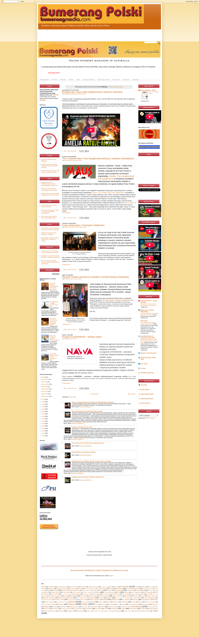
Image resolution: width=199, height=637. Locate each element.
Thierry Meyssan (66, 608)
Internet (72, 94)
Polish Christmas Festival (48, 604)
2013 (43, 428)
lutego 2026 (44, 394)
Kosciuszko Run (117, 596)
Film (101, 590)
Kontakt (97, 570)
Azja (137, 587)
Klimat (66, 596)
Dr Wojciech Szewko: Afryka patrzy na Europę (49, 206)
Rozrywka (64, 606)
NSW (143, 599)
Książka (91, 598)
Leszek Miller (126, 597)
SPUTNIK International (147, 373)
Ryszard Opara (74, 606)
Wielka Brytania (82, 94)
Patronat (101, 602)
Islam (133, 592)
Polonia (54, 79)
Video (80, 278)
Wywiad (80, 611)
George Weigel (152, 590)
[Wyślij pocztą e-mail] (80, 151)
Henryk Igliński (76, 592)
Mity (124, 599)
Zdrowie (117, 611)
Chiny (80, 588)
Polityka (61, 604)
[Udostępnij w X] (84, 151)
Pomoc (97, 604)
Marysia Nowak (72, 599)
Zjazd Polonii (128, 611)
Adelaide (83, 587)
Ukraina (114, 608)
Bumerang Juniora (103, 79)
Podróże (124, 602)
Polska (71, 79)
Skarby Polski (94, 606)
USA (105, 608)
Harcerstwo (66, 592)
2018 (43, 416)
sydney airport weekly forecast (149, 180)
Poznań (111, 604)
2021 (43, 409)
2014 (43, 426)
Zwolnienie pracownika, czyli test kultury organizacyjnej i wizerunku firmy (149, 341)
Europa (55, 590)
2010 (43, 435)
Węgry (89, 611)
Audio (116, 587)
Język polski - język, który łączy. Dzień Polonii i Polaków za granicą (50, 239)
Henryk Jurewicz (87, 592)
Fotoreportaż (118, 590)
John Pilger (125, 594)
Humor (112, 592)
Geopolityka (140, 590)
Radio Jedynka (145, 389)
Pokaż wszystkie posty (116, 87)
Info (71, 338)
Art (111, 587)
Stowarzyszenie (76, 570)
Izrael (139, 592)
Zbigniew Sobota (108, 611)
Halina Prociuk (55, 592)
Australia (63, 79)
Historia (97, 592)
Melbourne (114, 599)
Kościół (127, 596)
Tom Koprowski (78, 608)
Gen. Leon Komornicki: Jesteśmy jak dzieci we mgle (87, 411)
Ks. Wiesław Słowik (82, 597)
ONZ (58, 602)
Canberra (73, 588)
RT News (143, 368)
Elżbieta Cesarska (147, 588)
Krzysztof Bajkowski (65, 598)
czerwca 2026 (45, 384)
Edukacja (67, 94)
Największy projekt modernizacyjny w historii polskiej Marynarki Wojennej (49, 184)
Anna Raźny (104, 586)
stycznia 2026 (45, 396)
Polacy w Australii (150, 602)
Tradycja (88, 608)
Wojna (61, 611)
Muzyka (135, 599)
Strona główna (44, 79)
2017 (43, 418)
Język (142, 594)
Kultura (109, 598)
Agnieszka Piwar (93, 587)
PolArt (140, 602)
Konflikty (73, 596)
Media (105, 599)
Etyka (48, 590)
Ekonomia (136, 588)
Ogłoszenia (116, 79)
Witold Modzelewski (49, 611)
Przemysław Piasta (133, 604)
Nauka (156, 599)
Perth (108, 602)
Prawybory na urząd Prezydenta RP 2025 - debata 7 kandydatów (50, 256)
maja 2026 (44, 386)
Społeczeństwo (113, 606)
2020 (43, 411)
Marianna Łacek (74, 227)
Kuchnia (101, 598)
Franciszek (130, 590)
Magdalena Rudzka (46, 599)
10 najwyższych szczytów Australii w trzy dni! (54, 304)
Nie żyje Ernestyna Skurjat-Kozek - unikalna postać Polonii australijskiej (50, 262)
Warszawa (133, 608)
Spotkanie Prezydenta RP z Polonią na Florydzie (49, 233)
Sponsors (126, 79)
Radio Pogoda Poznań (147, 394)
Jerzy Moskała (106, 594)
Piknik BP (115, 602)
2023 (43, 404)
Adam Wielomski (62, 587)
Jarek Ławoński (75, 594)
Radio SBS (144, 385)
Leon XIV (118, 597)
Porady (104, 604)
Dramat (111, 588)
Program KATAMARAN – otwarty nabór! (82, 337)
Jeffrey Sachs (86, 594)
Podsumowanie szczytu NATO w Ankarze (84, 452)
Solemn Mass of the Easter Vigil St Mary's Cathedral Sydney (50, 171)
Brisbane (51, 588)
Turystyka (98, 608)
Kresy (143, 596)
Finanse (109, 590)
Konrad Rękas (93, 596)
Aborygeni (51, 587)
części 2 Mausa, (129, 203)
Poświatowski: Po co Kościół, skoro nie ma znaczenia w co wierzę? (91, 461)
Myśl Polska (144, 321)
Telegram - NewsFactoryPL (149, 353)
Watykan (143, 608)
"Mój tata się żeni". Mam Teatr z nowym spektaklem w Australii (50, 251)
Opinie (72, 602)
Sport (102, 606)
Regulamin (106, 570)
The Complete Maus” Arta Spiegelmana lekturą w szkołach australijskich (98, 158)
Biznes (150, 586)
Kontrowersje (78, 160)
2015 (43, 423)
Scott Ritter (85, 606)
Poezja (133, 602)
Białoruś (143, 587)
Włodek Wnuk (97, 611)
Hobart (106, 592)
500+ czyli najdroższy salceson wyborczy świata (54, 338)
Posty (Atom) (72, 397)
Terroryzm (55, 608)
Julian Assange (134, 594)
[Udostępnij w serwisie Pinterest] (88, 151)
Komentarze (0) (83, 406)
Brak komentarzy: (72, 151)
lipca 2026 (44, 381)
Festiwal (95, 590)
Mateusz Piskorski (95, 599)
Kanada (148, 594)
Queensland (145, 604)
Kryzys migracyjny (153, 596)
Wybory (70, 611)
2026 (43, 377)
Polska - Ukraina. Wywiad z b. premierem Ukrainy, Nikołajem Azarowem (93, 402)
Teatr (156, 606)
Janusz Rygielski (65, 594)
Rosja (55, 606)
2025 (43, 399)
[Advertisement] (88, 34)
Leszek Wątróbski (149, 598)
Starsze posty (131, 394)
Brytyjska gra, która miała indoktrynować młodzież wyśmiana (92, 92)
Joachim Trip (115, 594)
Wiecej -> (90, 406)
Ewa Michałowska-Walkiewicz (70, 590)
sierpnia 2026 (45, 379)
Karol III (154, 594)
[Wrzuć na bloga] (82, 151)
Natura (149, 599)
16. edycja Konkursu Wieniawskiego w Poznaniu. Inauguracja (54, 286)
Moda (128, 599)
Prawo (123, 604)
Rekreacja (155, 604)
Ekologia (129, 588)
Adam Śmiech (74, 587)
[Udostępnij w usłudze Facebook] (86, 151)
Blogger (111, 575)
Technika (47, 608)
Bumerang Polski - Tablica (148, 90)
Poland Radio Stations (147, 398)
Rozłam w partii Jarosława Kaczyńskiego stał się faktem (49, 189)
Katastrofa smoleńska (55, 596)
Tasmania (150, 606)
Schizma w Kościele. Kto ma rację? (82, 427)
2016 (43, 421)
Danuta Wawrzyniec (90, 588)
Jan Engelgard (148, 592)
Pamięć (92, 602)
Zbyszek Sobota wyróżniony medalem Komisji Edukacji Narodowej (95, 277)
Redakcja (135, 79)
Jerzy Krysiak (96, 594)
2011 (43, 433)
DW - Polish (144, 364)
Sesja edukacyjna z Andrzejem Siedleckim (83, 225)
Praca (118, 604)
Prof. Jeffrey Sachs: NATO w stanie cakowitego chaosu (88, 443)
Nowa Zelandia (49, 602)
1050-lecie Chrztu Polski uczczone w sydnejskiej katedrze (53, 321)
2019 (43, 414)
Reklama (116, 570)
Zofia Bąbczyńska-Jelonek (142, 611)
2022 (43, 406)
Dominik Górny (102, 588)
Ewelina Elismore (86, 590)
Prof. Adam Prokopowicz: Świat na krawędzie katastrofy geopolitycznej (50, 211)
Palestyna (84, 602)
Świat (78, 79)
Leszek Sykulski (136, 598)
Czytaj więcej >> (66, 212)
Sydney (85, 227)
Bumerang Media (88, 79)
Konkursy (83, 596)
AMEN (43, 587)
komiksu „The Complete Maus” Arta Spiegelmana (108, 192)
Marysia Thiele (83, 599)
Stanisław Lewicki (126, 606)
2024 (43, 401)
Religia (46, 606)
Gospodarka (44, 592)
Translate (152, 418)
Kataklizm (43, 596)
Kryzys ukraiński (49, 598)
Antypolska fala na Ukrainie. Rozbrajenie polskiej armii (88, 477)
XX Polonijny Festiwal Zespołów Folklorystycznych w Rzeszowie (50, 194)
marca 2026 (44, 391)
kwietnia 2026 (45, 389)
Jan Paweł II (55, 594)
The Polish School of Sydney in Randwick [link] (116, 300)
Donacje (124, 570)
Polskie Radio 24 (145, 403)
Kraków (136, 596)
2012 (43, 431)
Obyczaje (64, 602)
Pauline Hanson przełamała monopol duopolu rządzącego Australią (49, 166)
